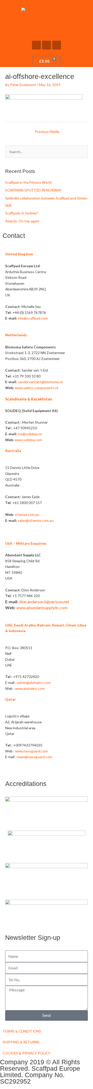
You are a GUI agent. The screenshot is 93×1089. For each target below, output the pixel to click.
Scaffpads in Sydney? (21, 213)
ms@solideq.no (30, 434)
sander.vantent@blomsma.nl (40, 382)
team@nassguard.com (34, 757)
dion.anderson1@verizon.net (44, 601)
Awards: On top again (22, 221)
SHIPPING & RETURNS (21, 1042)
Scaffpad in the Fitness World (28, 182)
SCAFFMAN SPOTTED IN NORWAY (33, 190)
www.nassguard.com (31, 751)
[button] (46, 28)
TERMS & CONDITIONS (22, 1031)
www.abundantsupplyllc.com (41, 607)
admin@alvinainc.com (34, 682)
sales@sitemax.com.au (35, 520)
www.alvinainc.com (30, 688)
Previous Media (47, 131)
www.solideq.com (28, 440)
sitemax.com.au (27, 514)
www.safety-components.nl (36, 388)
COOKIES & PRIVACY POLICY (26, 1053)
